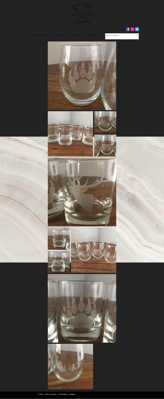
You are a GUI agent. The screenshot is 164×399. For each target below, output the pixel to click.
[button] (79, 34)
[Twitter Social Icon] (137, 29)
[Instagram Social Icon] (132, 29)
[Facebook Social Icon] (128, 29)
